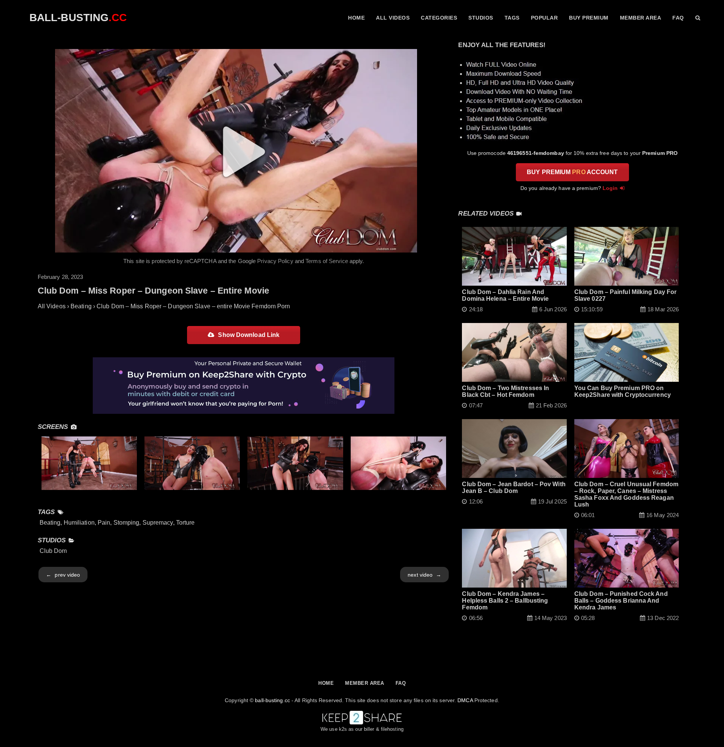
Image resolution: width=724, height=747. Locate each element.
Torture (185, 522)
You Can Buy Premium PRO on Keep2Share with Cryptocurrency (622, 391)
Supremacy (158, 522)
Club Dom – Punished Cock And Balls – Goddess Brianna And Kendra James (621, 601)
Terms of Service (326, 261)
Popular (544, 18)
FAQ (678, 18)
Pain (104, 522)
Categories (439, 18)
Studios (480, 18)
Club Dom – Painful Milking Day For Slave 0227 (625, 295)
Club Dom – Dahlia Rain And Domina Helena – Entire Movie (505, 295)
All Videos (393, 18)
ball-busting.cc (272, 700)
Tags (512, 18)
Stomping (127, 522)
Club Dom (53, 551)
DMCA (464, 700)
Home (356, 18)
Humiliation (79, 522)
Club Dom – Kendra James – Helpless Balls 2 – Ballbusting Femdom (505, 601)
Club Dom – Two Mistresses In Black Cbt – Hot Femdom (505, 391)
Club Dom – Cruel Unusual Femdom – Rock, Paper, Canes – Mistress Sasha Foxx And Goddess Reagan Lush (626, 494)
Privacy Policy (275, 261)
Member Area (640, 18)
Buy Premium (589, 18)
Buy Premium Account (572, 172)
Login (610, 188)
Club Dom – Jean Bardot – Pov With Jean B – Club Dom (513, 487)
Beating (50, 522)
